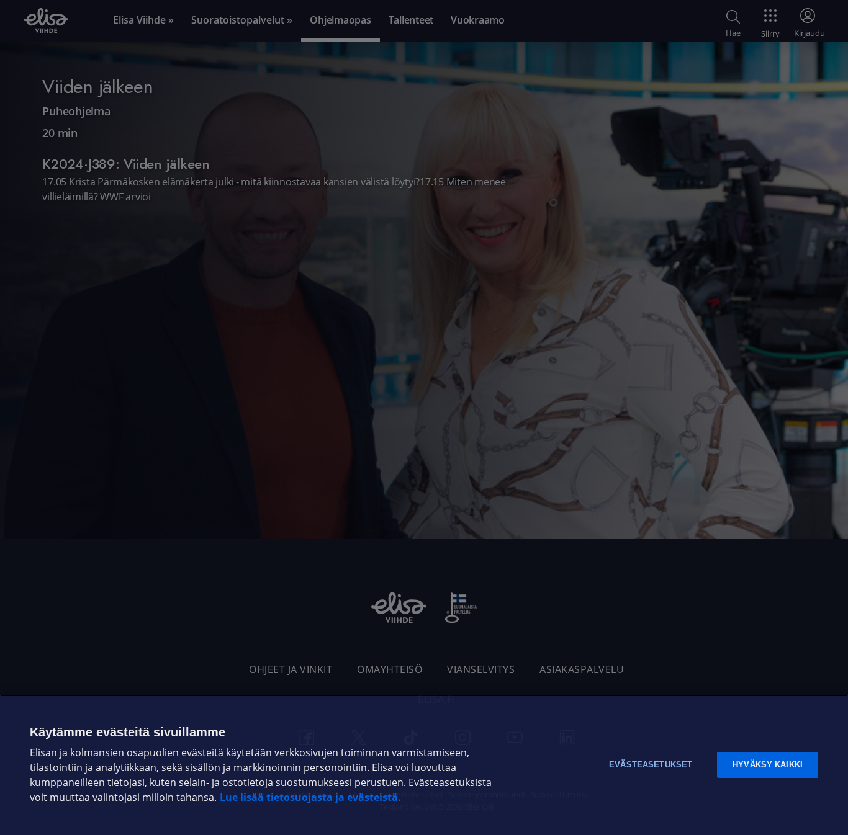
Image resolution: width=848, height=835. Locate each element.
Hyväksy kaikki (768, 764)
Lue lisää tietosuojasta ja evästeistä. (310, 797)
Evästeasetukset (650, 764)
